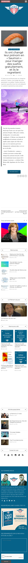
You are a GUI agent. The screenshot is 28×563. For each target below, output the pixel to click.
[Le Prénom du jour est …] (14, 354)
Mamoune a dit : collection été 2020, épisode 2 (21, 412)
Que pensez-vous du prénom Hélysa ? (16, 262)
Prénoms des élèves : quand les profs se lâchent (7, 412)
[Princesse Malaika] (5, 479)
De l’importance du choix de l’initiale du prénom (18, 466)
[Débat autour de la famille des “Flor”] (5, 280)
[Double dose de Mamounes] (5, 272)
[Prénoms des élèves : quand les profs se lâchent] (7, 402)
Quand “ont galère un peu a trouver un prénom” (18, 286)
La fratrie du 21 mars (16, 458)
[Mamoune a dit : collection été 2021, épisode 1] (21, 381)
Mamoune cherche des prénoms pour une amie (17, 255)
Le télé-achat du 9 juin (7, 212)
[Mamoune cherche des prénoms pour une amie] (5, 256)
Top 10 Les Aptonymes (16, 485)
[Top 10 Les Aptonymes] (5, 487)
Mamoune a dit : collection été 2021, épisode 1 (20, 390)
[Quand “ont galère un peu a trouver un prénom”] (5, 288)
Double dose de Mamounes (18, 270)
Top (10, 49)
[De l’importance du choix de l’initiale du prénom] (5, 469)
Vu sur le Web (16, 49)
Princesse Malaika (15, 477)
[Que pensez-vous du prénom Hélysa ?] (5, 264)
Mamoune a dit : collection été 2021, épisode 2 (7, 390)
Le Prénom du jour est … (9, 363)
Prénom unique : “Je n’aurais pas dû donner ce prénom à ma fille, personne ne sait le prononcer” (13, 236)
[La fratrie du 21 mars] (5, 460)
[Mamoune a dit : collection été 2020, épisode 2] (21, 402)
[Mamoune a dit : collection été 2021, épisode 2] (7, 381)
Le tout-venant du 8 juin (21, 212)
